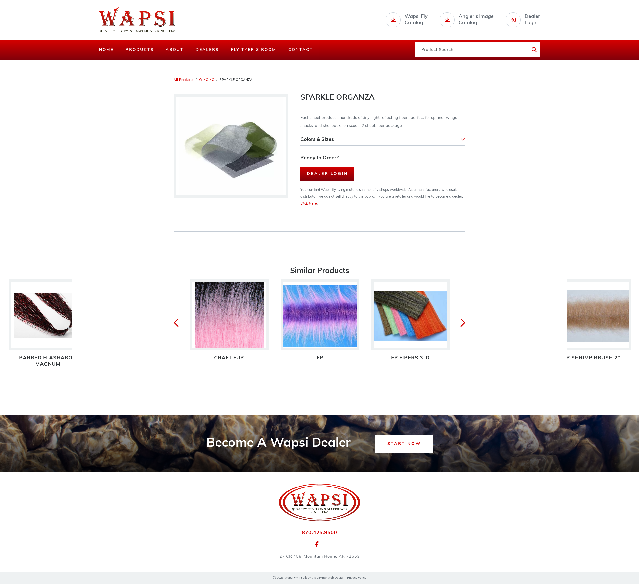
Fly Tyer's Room (253, 50)
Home (106, 50)
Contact (300, 50)
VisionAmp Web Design (328, 577)
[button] (382, 139)
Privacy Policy (356, 577)
